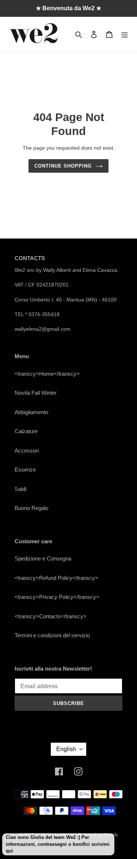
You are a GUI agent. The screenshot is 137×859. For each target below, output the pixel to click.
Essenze (25, 469)
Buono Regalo (31, 508)
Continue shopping (63, 166)
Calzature (26, 431)
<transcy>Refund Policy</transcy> (56, 578)
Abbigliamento (31, 412)
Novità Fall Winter (36, 393)
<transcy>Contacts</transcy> (51, 616)
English (66, 749)
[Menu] (124, 34)
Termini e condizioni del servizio (52, 635)
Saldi (20, 489)
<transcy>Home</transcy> (47, 374)
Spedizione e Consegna (43, 558)
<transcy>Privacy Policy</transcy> (57, 597)
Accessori (27, 450)
